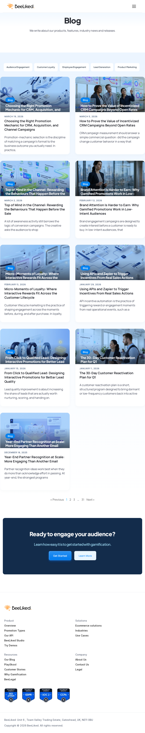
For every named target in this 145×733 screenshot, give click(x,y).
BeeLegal (10, 679)
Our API (8, 635)
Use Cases (82, 635)
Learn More (85, 555)
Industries (81, 630)
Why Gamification (15, 674)
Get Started (60, 555)
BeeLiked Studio (14, 640)
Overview (10, 625)
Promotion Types (14, 630)
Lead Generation (102, 67)
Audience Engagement (18, 67)
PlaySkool (10, 664)
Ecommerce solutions (88, 625)
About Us (80, 659)
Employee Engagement (74, 67)
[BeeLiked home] (20, 6)
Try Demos (10, 645)
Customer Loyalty (46, 67)
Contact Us (82, 664)
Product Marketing (127, 67)
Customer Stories (14, 669)
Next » (90, 500)
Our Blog (9, 659)
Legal (78, 669)
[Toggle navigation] (134, 6)
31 (83, 500)
